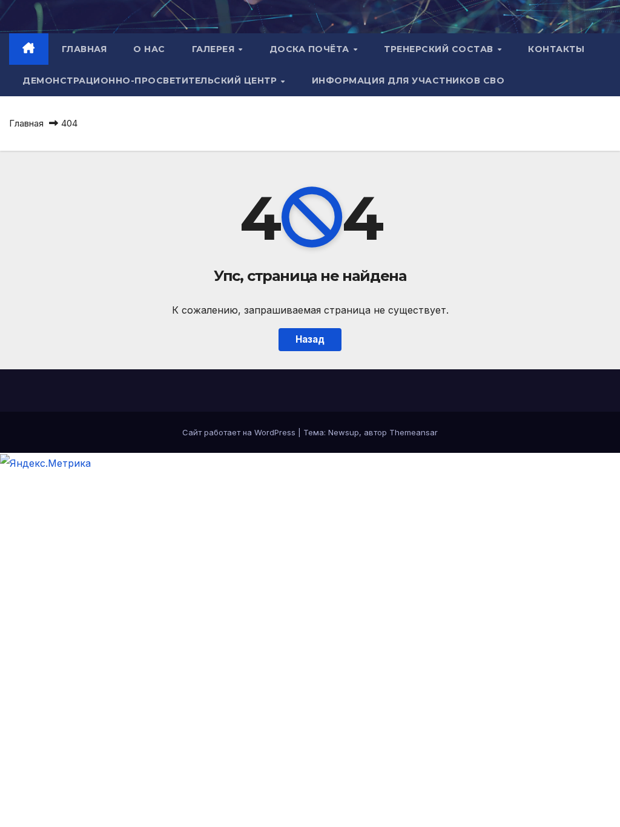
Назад (310, 339)
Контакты (556, 49)
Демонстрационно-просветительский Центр (151, 80)
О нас (149, 49)
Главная (84, 49)
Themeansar (413, 432)
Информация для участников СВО (408, 80)
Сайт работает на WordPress (240, 432)
